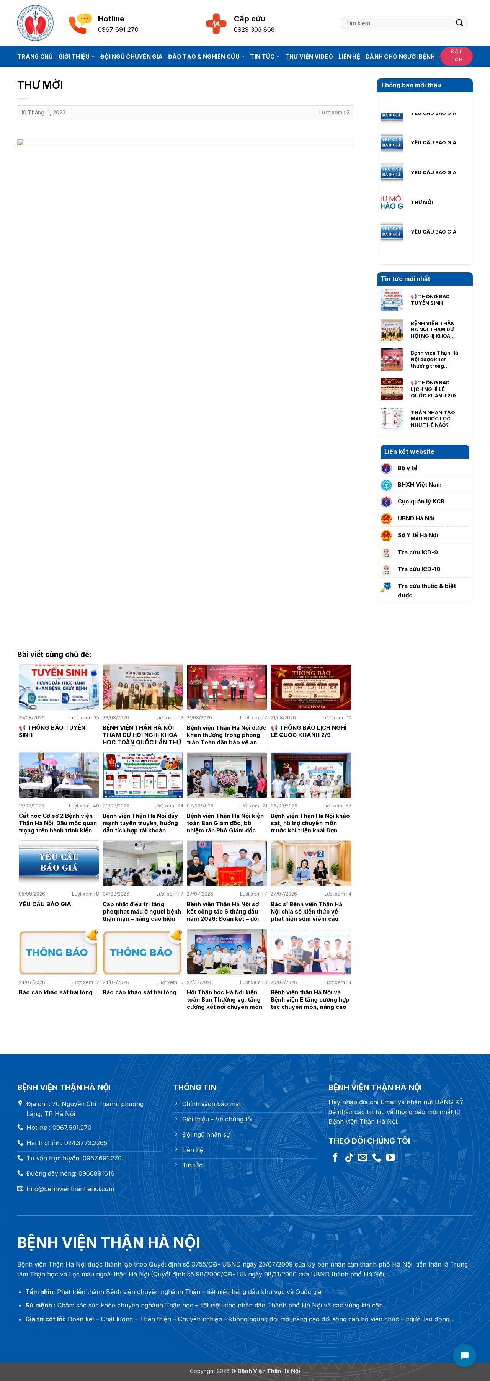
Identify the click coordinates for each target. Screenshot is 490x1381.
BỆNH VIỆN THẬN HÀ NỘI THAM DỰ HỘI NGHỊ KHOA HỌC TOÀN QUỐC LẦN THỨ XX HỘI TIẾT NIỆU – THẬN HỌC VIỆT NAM (433, 329)
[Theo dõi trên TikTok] (349, 1158)
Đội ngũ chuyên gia (131, 56)
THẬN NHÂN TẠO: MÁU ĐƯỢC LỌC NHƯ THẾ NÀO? (434, 418)
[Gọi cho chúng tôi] (376, 1158)
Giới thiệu (74, 56)
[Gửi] (459, 22)
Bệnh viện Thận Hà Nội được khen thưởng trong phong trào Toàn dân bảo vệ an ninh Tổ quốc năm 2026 (435, 359)
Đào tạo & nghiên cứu (204, 56)
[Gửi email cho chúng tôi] (363, 1158)
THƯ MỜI (422, 179)
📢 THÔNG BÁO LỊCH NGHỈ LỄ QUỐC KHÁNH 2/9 (433, 389)
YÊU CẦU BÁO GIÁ (433, 119)
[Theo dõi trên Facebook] (335, 1158)
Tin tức (262, 56)
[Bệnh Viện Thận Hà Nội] (35, 23)
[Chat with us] (464, 1355)
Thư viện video (309, 56)
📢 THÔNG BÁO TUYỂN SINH (430, 299)
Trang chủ (35, 56)
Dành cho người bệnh (400, 56)
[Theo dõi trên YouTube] (390, 1158)
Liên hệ (349, 56)
